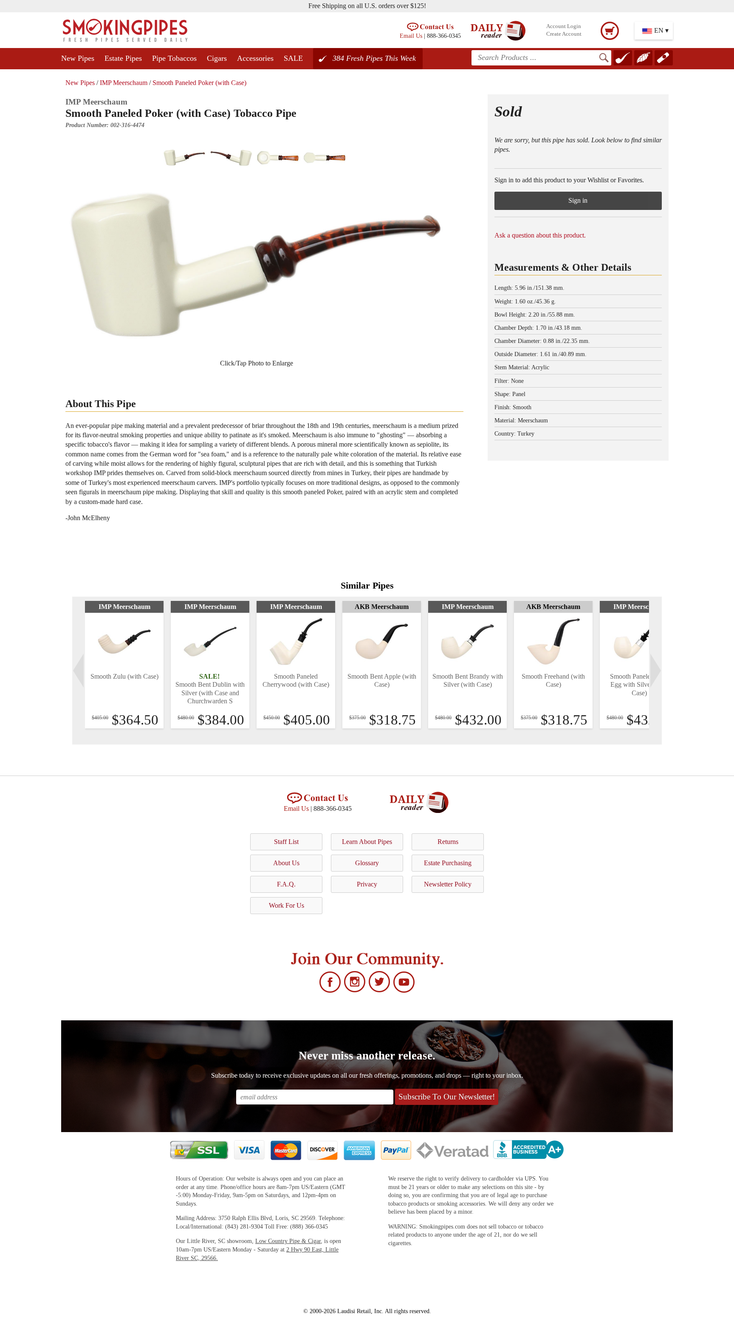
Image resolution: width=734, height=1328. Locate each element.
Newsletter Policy (447, 884)
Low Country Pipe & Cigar (288, 1241)
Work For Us (286, 905)
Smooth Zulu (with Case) (124, 676)
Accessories (255, 58)
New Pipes (77, 58)
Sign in (577, 200)
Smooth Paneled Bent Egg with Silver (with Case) (639, 684)
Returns (448, 841)
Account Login (563, 26)
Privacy (367, 884)
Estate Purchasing (447, 862)
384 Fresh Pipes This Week (374, 58)
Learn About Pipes (367, 841)
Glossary (367, 862)
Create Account (564, 34)
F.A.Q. (286, 884)
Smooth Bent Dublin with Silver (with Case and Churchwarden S (210, 692)
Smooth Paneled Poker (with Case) (199, 82)
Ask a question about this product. (540, 235)
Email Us (411, 35)
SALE (293, 58)
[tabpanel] (124, 664)
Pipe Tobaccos (174, 58)
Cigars (217, 58)
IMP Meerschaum (123, 82)
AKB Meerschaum (382, 606)
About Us (286, 862)
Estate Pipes (123, 58)
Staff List (286, 841)
